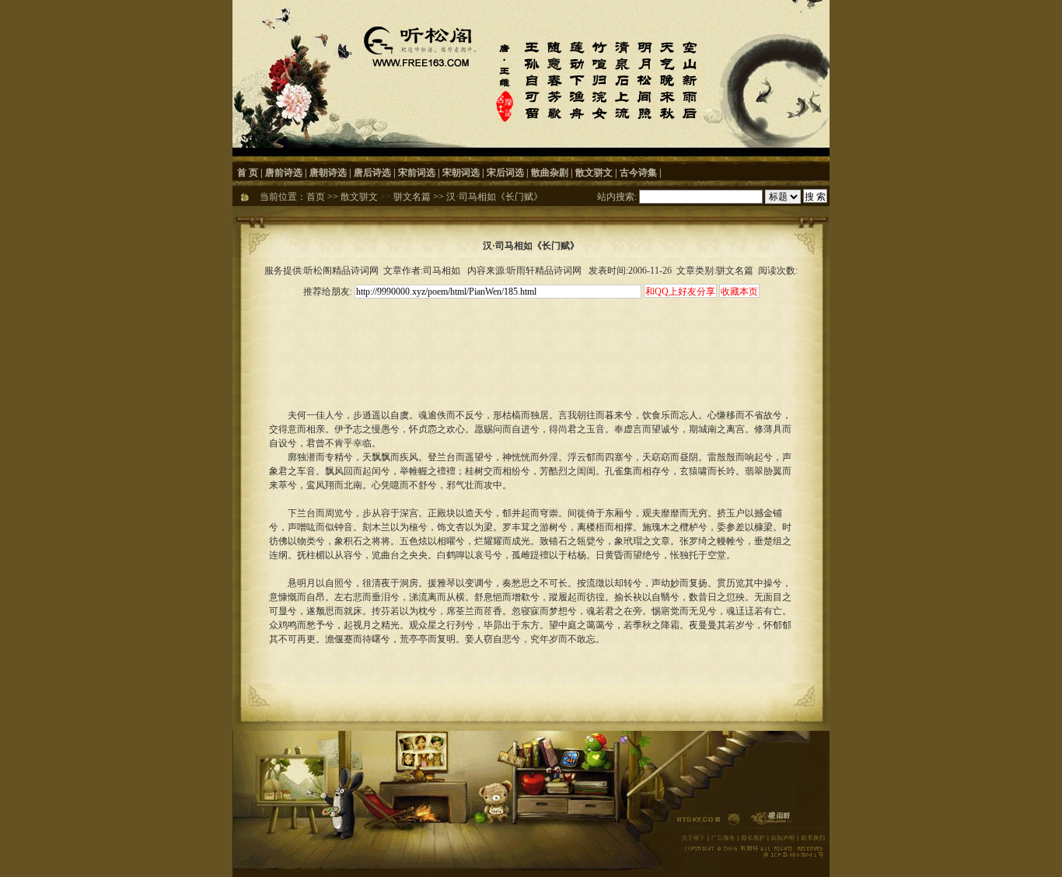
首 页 (247, 172)
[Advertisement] (531, 336)
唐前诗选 (283, 172)
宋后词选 (505, 172)
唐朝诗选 (328, 172)
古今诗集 (638, 172)
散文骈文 (594, 172)
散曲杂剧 (549, 172)
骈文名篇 (412, 196)
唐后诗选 (372, 172)
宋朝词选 (461, 172)
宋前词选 (416, 172)
